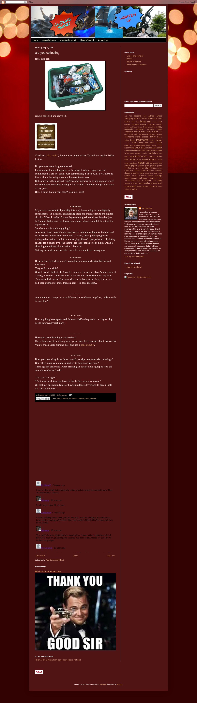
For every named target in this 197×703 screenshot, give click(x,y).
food (132, 140)
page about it (87, 344)
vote (132, 183)
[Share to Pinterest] (48, 398)
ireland (134, 150)
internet (158, 148)
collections (65, 398)
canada (154, 122)
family (152, 137)
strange (158, 175)
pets (160, 163)
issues (139, 150)
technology (144, 178)
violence (127, 183)
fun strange (156, 140)
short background (68, 40)
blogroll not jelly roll (134, 267)
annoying (128, 118)
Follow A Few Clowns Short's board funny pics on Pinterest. (58, 660)
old (151, 163)
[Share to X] (43, 398)
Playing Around (87, 40)
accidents (137, 116)
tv (142, 181)
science (144, 170)
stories (150, 176)
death (131, 134)
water (140, 183)
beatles (127, 122)
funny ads (143, 143)
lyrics (126, 153)
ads (144, 116)
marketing (153, 153)
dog (140, 134)
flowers (159, 137)
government (129, 145)
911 (125, 116)
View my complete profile (134, 257)
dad (160, 132)
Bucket (129, 59)
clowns (144, 127)
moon (139, 160)
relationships (150, 168)
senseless (158, 170)
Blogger (120, 684)
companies (140, 129)
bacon (154, 118)
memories (141, 156)
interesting (150, 148)
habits (148, 145)
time (160, 178)
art (140, 119)
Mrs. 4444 (51, 155)
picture (141, 166)
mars (160, 153)
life (160, 150)
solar (156, 173)
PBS (130, 116)
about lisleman (49, 40)
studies (127, 178)
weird (160, 183)
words (153, 186)
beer (133, 122)
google (159, 143)
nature (127, 163)
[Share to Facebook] (45, 398)
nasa (160, 160)
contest (137, 132)
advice (151, 116)
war (136, 183)
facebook (145, 137)
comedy (159, 127)
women (145, 186)
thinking (153, 178)
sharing (127, 173)
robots (137, 171)
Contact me (103, 40)
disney (136, 134)
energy (159, 134)
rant (137, 168)
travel (127, 180)
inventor (127, 150)
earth (155, 134)
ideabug (103, 684)
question (127, 168)
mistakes (159, 156)
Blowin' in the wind (134, 62)
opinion (155, 163)
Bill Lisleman (147, 208)
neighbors (133, 163)
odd (147, 163)
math (126, 156)
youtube (133, 189)
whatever (93, 398)
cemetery (135, 124)
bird (137, 122)
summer (134, 178)
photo (127, 165)
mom (126, 160)
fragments (81, 398)
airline (159, 116)
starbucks (142, 176)
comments (73, 398)
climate (139, 127)
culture (155, 132)
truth (138, 181)
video (159, 180)
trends (133, 181)
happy (154, 145)
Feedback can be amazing (48, 571)
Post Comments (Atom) (55, 560)
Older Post (111, 556)
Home (35, 40)
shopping (135, 173)
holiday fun (135, 148)
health (159, 145)
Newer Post (40, 556)
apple (136, 119)
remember (158, 168)
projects (153, 166)
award (149, 118)
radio (133, 168)
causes (127, 124)
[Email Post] (70, 395)
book (149, 122)
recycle (141, 168)
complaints (128, 132)
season (151, 170)
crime (143, 132)
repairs (126, 170)
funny (134, 143)
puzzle (159, 166)
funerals (127, 143)
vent (154, 181)
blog (58, 398)
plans (147, 166)
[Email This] (37, 398)
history (127, 148)
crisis (149, 132)
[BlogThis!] (40, 398)
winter (139, 186)
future (152, 143)
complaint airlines (154, 129)
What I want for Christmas (137, 65)
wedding (154, 183)
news (141, 162)
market (144, 153)
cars (160, 122)
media (131, 156)
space (127, 175)
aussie (144, 118)
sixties (147, 173)
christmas (133, 127)
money (133, 159)
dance (126, 134)
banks (160, 118)
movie (145, 159)
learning (155, 150)
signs (142, 173)
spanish (134, 176)
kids (143, 150)
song (160, 173)
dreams (145, 134)
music (152, 159)
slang (151, 173)
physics (134, 166)
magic (132, 153)
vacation (148, 181)
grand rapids (141, 145)
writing (126, 189)
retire (132, 170)
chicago (151, 124)
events (137, 137)
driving (150, 134)
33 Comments (62, 395)
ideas (87, 398)
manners (138, 153)
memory (151, 156)
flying (126, 140)
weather (146, 183)
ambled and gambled (135, 56)
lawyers (149, 150)
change (143, 124)
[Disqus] (75, 441)
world (160, 186)
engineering (129, 137)
